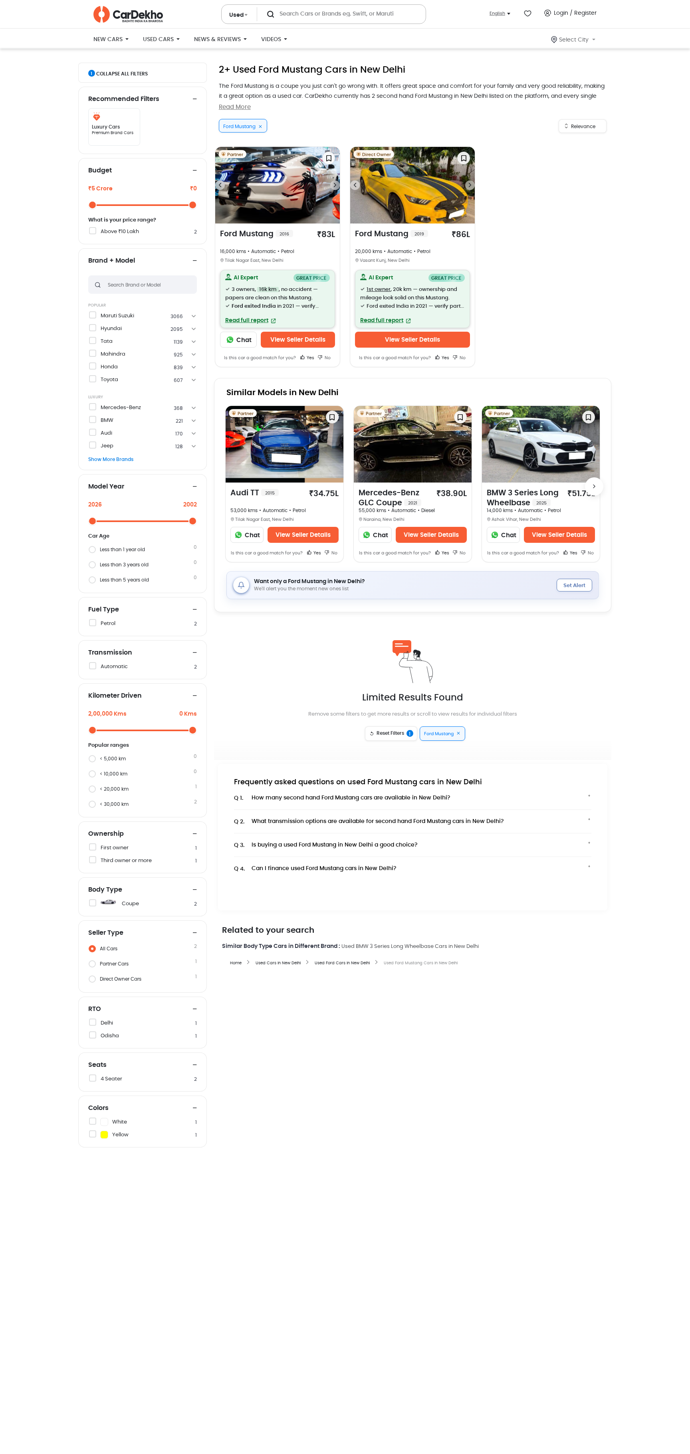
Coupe (130, 903)
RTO (94, 1009)
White (119, 1122)
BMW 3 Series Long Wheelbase (523, 498)
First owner (115, 848)
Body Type (105, 889)
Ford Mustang (254, 234)
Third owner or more (126, 860)
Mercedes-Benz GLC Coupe (389, 498)
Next (335, 185)
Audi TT (252, 493)
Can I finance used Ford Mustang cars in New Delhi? (315, 869)
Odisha (110, 1036)
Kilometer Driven (115, 695)
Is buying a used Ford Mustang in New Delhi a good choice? (326, 845)
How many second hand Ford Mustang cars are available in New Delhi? (342, 798)
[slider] (92, 205)
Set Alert (574, 585)
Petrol (108, 623)
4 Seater (111, 1079)
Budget (100, 170)
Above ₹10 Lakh (120, 231)
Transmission (110, 652)
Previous (220, 185)
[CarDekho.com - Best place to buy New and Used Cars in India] (128, 14)
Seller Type (105, 933)
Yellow (120, 1134)
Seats (97, 1065)
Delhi (107, 1023)
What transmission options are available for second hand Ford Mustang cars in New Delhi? (369, 822)
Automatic (114, 666)
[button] (277, 299)
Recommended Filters (123, 99)
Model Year (106, 486)
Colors (98, 1108)
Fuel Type (103, 609)
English (497, 13)
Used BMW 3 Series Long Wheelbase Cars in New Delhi (410, 946)
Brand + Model (111, 260)
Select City (574, 40)
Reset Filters (394, 733)
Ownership (106, 834)
